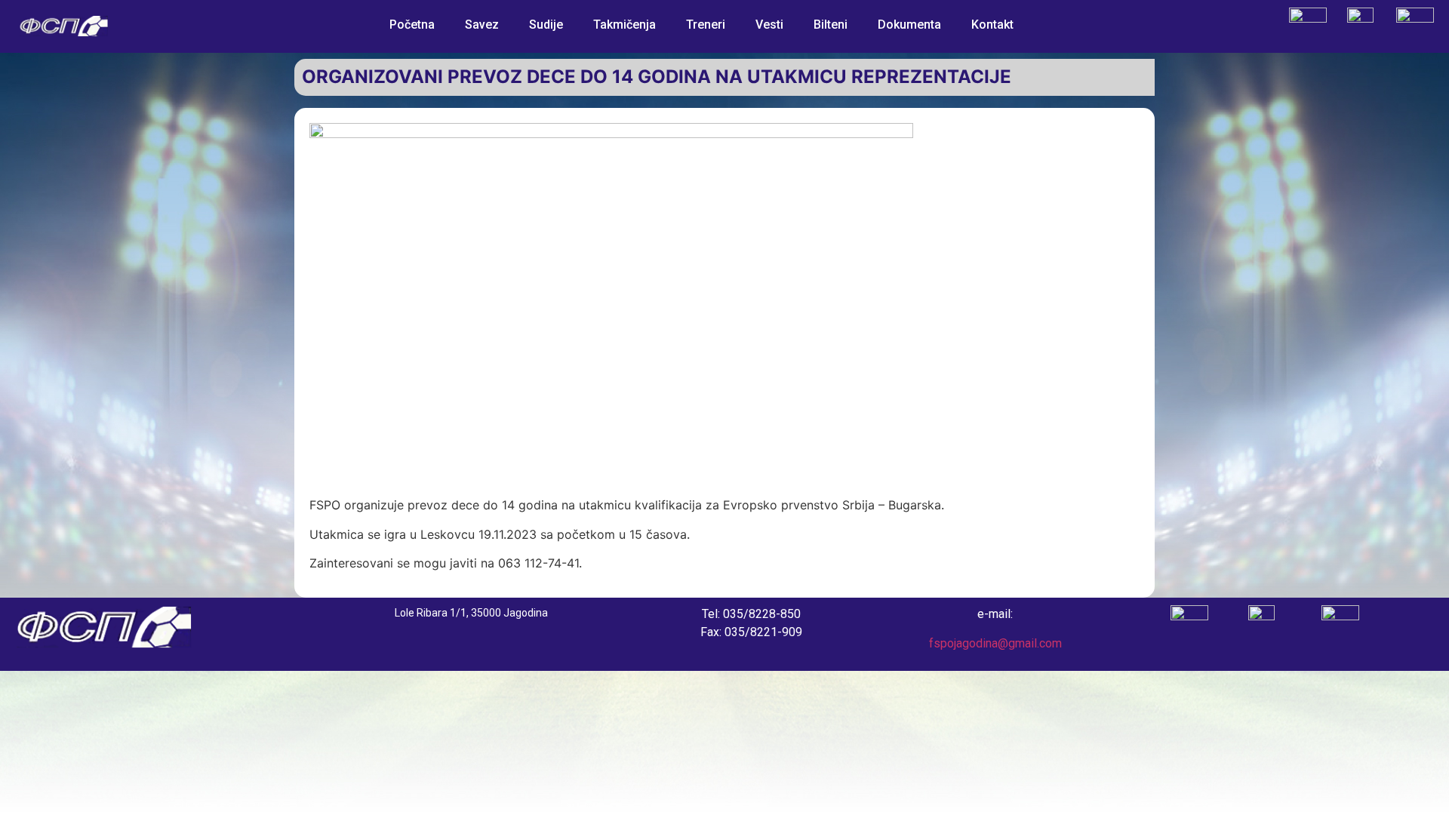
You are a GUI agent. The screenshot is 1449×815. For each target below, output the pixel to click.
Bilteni (831, 24)
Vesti (769, 24)
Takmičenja (624, 24)
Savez (482, 24)
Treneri (705, 24)
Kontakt (992, 24)
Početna (412, 24)
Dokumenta (909, 24)
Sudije (546, 24)
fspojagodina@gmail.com (995, 643)
